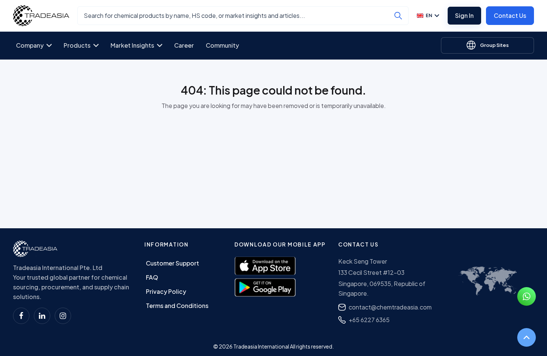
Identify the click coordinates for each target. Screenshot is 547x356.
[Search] (398, 16)
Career (184, 45)
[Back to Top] (526, 337)
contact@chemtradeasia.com (390, 307)
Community (222, 45)
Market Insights (132, 45)
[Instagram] (63, 316)
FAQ (152, 277)
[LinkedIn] (42, 316)
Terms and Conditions (177, 305)
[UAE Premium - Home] (41, 15)
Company (30, 45)
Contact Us (510, 15)
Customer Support (172, 263)
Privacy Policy (166, 291)
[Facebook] (21, 316)
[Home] (35, 249)
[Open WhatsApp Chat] (526, 296)
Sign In (464, 15)
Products (77, 45)
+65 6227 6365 (369, 320)
